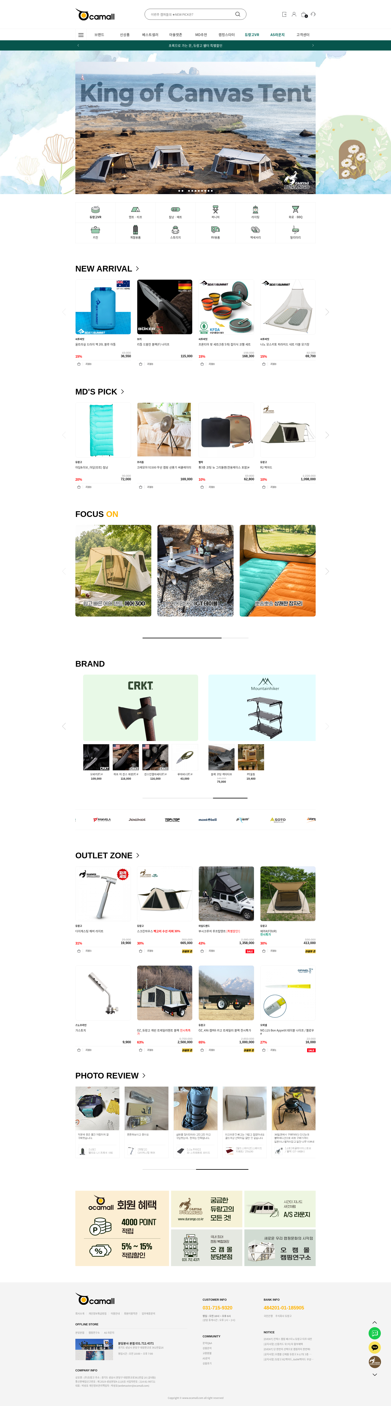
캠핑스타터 (227, 34)
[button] (313, 45)
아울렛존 (175, 34)
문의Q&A (207, 1342)
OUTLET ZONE (104, 855)
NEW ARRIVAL (103, 268)
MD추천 (201, 34)
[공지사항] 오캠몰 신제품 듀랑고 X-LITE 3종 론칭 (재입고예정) (289, 1354)
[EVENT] (287, 1349)
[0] (303, 14)
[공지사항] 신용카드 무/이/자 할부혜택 (283, 1344)
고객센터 (303, 34)
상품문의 (207, 1348)
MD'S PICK (96, 391)
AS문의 (206, 1358)
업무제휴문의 (148, 1313)
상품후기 (207, 1363)
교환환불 (207, 1353)
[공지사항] (289, 1359)
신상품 (125, 34)
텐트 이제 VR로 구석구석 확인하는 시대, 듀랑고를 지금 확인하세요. (195, 45)
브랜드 (99, 34)
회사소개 (79, 1313)
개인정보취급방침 (98, 1313)
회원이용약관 (130, 1313)
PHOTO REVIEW (107, 1075)
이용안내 (115, 1313)
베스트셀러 (150, 34)
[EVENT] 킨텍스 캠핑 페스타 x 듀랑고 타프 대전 (288, 1338)
